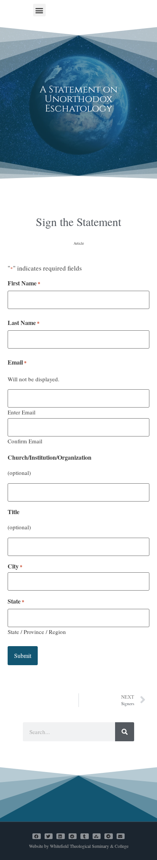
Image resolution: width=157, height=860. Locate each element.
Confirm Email (25, 440)
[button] (39, 10)
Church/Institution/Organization (49, 457)
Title (13, 512)
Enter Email (21, 411)
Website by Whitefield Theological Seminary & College (78, 846)
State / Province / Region (37, 631)
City (15, 566)
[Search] (124, 731)
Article (79, 243)
